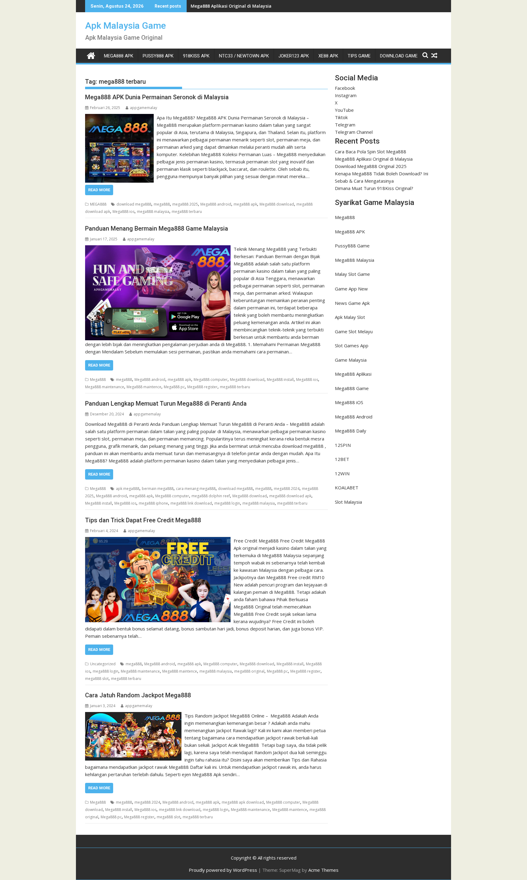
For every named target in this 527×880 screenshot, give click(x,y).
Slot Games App (351, 345)
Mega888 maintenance (104, 386)
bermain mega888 (158, 488)
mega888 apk (245, 204)
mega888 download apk (290, 495)
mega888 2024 (286, 488)
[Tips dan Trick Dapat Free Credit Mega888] (158, 541)
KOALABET (346, 487)
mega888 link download (191, 503)
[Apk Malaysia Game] (91, 55)
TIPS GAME (359, 56)
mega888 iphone (153, 503)
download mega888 (134, 204)
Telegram (345, 125)
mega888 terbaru (187, 211)
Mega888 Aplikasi (353, 374)
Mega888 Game (352, 388)
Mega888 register (202, 386)
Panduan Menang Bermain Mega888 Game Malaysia (156, 228)
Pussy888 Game (352, 246)
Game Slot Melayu (354, 331)
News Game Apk (352, 303)
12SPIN (343, 445)
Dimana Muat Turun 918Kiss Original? (374, 188)
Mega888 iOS (349, 402)
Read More (99, 190)
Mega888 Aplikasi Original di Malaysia (374, 159)
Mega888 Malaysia (354, 260)
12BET (342, 459)
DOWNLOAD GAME (399, 56)
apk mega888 (127, 488)
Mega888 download (277, 204)
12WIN (342, 473)
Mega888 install (280, 379)
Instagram (346, 95)
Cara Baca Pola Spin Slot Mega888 (370, 151)
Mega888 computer (211, 379)
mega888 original (249, 671)
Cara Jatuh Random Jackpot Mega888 (138, 695)
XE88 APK (328, 56)
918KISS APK (196, 56)
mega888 (162, 204)
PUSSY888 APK (158, 56)
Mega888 (98, 379)
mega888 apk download (243, 802)
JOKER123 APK (293, 56)
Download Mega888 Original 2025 (226, 6)
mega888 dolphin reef (211, 495)
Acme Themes (323, 870)
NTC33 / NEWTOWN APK (244, 56)
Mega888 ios (123, 211)
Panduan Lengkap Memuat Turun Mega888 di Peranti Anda (166, 403)
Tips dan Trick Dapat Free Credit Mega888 (143, 520)
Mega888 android (215, 204)
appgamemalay (143, 107)
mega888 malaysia (153, 211)
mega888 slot (97, 678)
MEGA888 (98, 204)
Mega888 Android (353, 417)
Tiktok (341, 117)
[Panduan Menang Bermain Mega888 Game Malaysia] (158, 249)
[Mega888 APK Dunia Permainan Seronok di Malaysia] (119, 118)
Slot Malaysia (348, 502)
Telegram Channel (354, 132)
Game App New (351, 289)
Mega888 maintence (144, 386)
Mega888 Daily (350, 431)
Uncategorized (103, 663)
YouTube (344, 110)
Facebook (345, 88)
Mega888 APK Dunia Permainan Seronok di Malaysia (157, 97)
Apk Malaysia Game (125, 25)
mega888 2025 (185, 204)
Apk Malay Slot (350, 317)
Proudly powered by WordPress (223, 870)
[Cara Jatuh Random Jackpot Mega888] (133, 716)
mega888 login (227, 503)
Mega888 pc (174, 386)
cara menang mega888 (196, 488)
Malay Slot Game (352, 274)
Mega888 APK (350, 231)
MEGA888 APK (118, 56)
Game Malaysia (351, 360)
